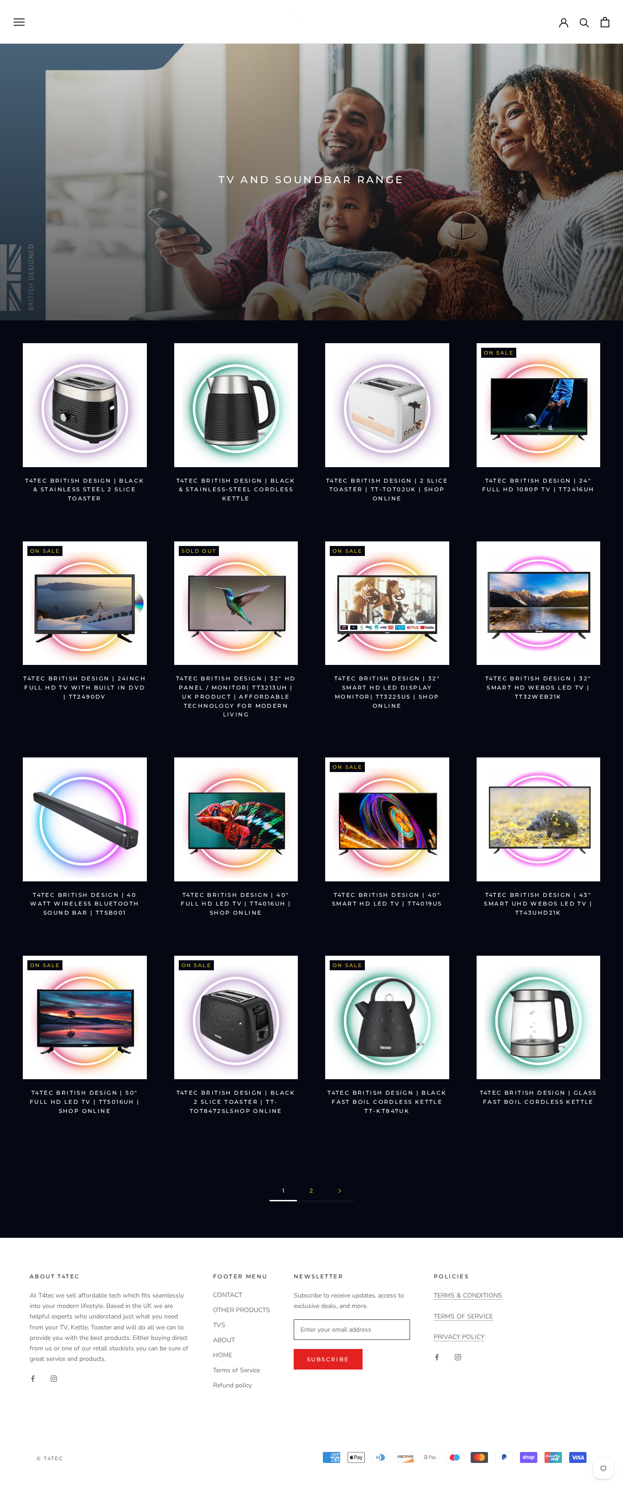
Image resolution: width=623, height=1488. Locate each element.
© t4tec (49, 1458)
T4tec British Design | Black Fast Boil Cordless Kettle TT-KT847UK (386, 1101)
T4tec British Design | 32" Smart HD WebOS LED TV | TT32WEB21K (538, 687)
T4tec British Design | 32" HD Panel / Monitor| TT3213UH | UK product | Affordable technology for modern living (236, 696)
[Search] (584, 22)
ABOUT (224, 1340)
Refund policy (232, 1385)
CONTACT (227, 1295)
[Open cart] (605, 22)
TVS (219, 1325)
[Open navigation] (19, 22)
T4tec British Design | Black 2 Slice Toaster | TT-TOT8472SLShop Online (236, 1101)
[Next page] (340, 1191)
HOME (222, 1355)
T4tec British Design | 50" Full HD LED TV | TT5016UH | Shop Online (85, 1101)
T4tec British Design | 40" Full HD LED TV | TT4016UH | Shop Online (236, 903)
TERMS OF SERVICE (463, 1316)
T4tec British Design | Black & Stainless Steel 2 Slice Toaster (84, 489)
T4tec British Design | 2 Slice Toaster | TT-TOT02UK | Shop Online (387, 489)
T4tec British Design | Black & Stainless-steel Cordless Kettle (236, 489)
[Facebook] (33, 1378)
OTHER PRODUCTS (241, 1310)
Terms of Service (236, 1370)
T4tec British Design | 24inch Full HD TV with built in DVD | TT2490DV (84, 687)
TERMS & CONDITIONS (468, 1295)
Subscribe (328, 1359)
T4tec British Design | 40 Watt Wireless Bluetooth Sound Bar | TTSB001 (84, 903)
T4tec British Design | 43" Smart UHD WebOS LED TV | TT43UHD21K (538, 903)
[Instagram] (54, 1378)
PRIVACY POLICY (459, 1337)
